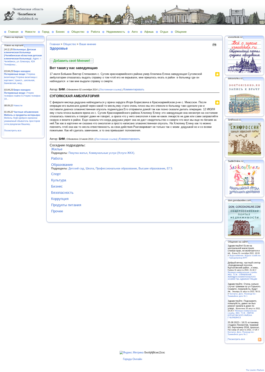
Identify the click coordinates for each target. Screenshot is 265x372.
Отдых (164, 31)
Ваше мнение (87, 44)
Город (45, 31)
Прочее (57, 211)
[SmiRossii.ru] (244, 154)
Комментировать (133, 89)
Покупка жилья (78, 152)
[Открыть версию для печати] (215, 44)
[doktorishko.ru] (244, 113)
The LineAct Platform (255, 370)
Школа (90, 168)
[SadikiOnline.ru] (244, 194)
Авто (135, 31)
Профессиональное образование (116, 168)
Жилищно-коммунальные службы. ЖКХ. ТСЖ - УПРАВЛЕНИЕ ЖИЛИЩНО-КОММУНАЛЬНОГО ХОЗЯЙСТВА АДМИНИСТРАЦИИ (242, 275)
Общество (77, 31)
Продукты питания (66, 205)
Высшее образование (152, 168)
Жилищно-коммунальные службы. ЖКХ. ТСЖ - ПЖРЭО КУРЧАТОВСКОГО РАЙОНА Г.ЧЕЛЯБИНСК (242, 314)
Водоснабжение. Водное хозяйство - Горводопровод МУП (244, 256)
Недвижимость (115, 31)
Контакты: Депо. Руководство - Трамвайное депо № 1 (242, 295)
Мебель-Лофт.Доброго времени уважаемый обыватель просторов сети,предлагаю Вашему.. (22, 118)
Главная (13, 31)
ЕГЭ (169, 168)
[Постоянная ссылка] (110, 89)
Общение (181, 31)
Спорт (56, 174)
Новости (30, 31)
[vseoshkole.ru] (244, 72)
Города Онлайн (132, 359)
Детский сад (76, 168)
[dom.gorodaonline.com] (244, 235)
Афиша (148, 31)
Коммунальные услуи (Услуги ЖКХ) (111, 152)
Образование (62, 165)
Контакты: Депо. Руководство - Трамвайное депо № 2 (241, 333)
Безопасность (62, 193)
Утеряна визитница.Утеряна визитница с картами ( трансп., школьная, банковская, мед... (20, 77)
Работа (95, 31)
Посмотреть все (12, 130)
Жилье (56, 149)
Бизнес (60, 31)
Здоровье (59, 48)
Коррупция (60, 199)
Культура (58, 180)
